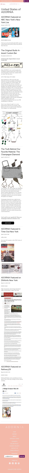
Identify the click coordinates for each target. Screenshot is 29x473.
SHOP (14, 432)
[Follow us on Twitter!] (13, 463)
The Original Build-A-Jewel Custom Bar (10, 51)
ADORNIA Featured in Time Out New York (10, 230)
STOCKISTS (14, 441)
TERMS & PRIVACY (14, 450)
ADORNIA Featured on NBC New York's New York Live (11, 20)
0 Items (27, 1)
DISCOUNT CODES (14, 438)
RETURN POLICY (14, 443)
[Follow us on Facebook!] (10, 463)
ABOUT (14, 436)
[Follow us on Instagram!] (19, 463)
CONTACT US (14, 448)
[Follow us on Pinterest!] (16, 463)
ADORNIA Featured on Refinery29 (11, 368)
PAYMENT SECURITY (14, 446)
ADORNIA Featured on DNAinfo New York (11, 279)
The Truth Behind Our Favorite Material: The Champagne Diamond (10, 152)
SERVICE (14, 434)
